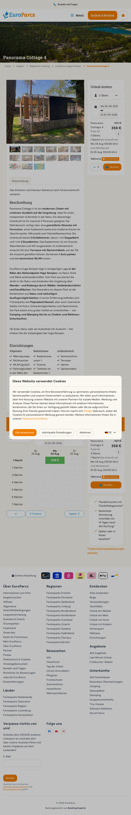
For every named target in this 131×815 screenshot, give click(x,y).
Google (88, 411)
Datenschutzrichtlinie (34, 418)
